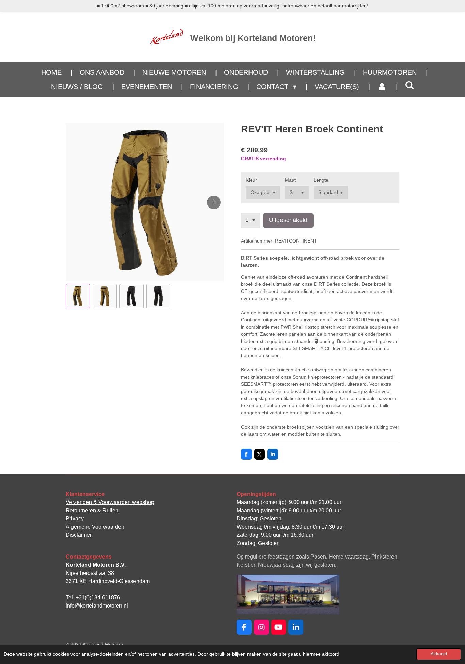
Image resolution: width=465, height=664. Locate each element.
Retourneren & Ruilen (92, 510)
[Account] (382, 87)
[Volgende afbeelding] (214, 202)
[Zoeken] (409, 86)
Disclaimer (79, 535)
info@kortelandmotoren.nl (97, 606)
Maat (290, 180)
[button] (78, 296)
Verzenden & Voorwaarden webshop (110, 502)
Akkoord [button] (439, 654)
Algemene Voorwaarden (95, 527)
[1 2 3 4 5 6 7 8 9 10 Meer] (250, 220)
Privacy (75, 518)
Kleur (251, 180)
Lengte (321, 180)
